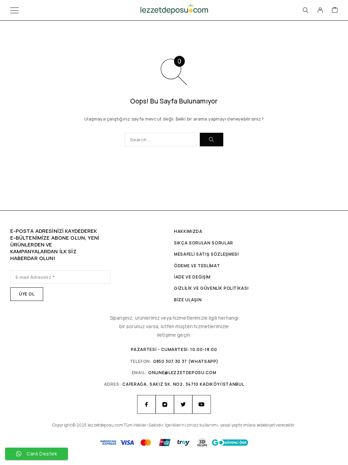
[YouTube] (201, 404)
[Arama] (305, 10)
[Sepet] (335, 10)
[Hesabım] (320, 10)
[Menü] (14, 10)
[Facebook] (146, 404)
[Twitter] (183, 404)
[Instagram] (165, 404)
